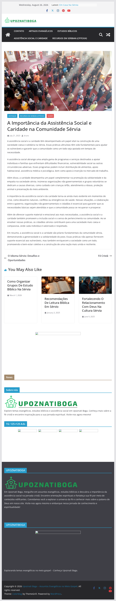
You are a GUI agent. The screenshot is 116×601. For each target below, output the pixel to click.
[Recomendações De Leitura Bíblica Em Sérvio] (58, 278)
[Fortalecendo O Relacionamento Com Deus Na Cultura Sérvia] (95, 278)
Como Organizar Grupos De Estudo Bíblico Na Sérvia (20, 285)
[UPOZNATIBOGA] (41, 397)
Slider (50, 116)
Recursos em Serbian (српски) (69, 38)
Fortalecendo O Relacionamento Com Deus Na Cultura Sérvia (93, 305)
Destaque (12, 116)
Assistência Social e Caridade (31, 38)
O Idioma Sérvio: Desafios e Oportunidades (23, 258)
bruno (26, 135)
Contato (19, 31)
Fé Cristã (103, 255)
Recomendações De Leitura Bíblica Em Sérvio (57, 303)
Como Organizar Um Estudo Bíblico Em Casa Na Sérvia (77, 6)
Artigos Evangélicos (41, 31)
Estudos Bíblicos (67, 31)
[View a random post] (108, 34)
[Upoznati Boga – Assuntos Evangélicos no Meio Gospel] (7, 34)
